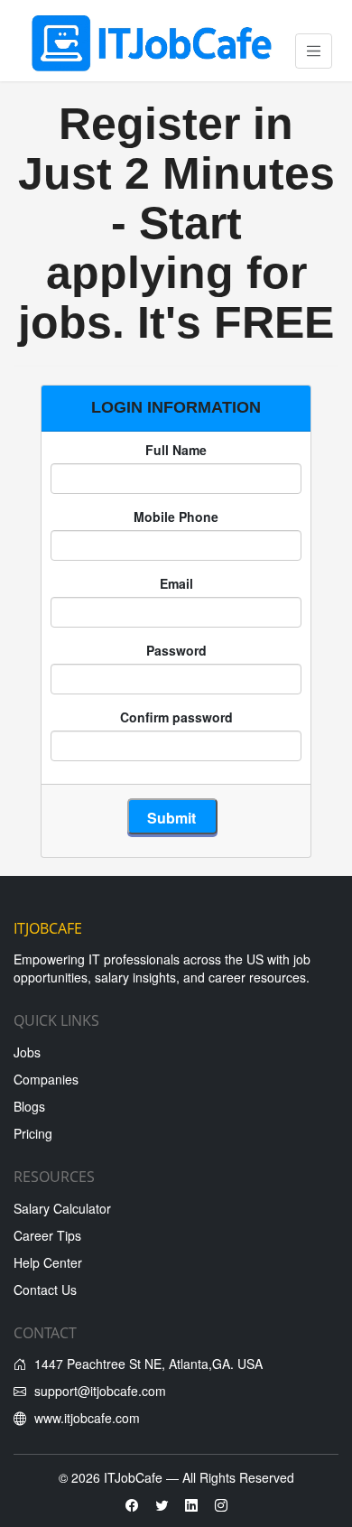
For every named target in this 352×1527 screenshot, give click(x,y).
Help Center (48, 1262)
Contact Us (45, 1289)
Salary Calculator (62, 1208)
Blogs (29, 1106)
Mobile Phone (176, 516)
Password (176, 650)
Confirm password (176, 717)
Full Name (176, 450)
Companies (46, 1079)
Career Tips (47, 1235)
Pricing (33, 1133)
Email (176, 583)
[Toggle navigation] (313, 51)
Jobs (27, 1052)
